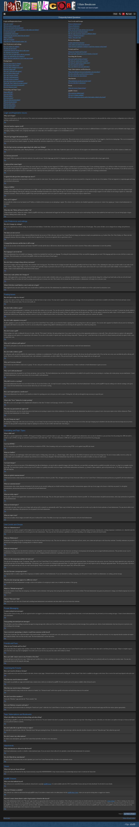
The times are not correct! (10, 48)
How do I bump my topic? (10, 87)
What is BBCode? (8, 92)
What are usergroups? (73, 28)
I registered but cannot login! (11, 33)
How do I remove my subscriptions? (77, 76)
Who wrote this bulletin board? (76, 93)
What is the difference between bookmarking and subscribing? (84, 72)
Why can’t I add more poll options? (13, 71)
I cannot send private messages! (76, 42)
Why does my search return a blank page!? (79, 63)
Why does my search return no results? (78, 61)
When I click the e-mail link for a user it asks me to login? (18, 58)
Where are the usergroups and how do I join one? (80, 30)
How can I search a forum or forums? (78, 59)
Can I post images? (8, 98)
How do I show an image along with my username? (17, 54)
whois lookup (110, 801)
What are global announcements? (12, 100)
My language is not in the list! (11, 52)
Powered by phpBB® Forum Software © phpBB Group (132, 824)
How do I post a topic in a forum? (12, 63)
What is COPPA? (8, 37)
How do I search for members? (76, 64)
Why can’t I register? (9, 39)
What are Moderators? (74, 26)
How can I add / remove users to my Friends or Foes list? (83, 54)
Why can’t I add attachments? (11, 77)
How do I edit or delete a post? (11, 65)
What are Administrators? (74, 24)
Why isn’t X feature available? (76, 95)
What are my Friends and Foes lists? (77, 52)
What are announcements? (10, 102)
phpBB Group (47, 784)
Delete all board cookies (129, 818)
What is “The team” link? (74, 37)
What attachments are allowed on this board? (79, 81)
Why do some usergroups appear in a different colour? (82, 33)
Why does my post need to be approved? (14, 85)
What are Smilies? (8, 96)
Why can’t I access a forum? (11, 75)
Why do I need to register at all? (12, 26)
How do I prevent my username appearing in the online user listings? (21, 30)
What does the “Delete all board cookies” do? (15, 41)
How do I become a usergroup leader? (78, 31)
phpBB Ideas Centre (73, 792)
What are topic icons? (9, 107)
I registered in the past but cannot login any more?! (17, 35)
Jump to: (121, 814)
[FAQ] (123, 14)
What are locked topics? (10, 106)
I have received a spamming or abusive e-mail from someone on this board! (87, 46)
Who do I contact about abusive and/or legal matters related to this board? (87, 97)
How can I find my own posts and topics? (79, 66)
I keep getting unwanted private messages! (79, 44)
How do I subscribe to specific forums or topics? (80, 74)
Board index (7, 818)
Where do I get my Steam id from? (77, 88)
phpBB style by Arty (126, 824)
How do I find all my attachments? (77, 83)
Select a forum (130, 814)
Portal (115, 14)
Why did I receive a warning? (11, 79)
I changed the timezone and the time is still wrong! (16, 50)
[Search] (119, 14)
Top (5, 122)
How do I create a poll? (10, 69)
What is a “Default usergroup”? (76, 35)
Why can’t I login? (8, 24)
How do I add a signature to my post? (13, 67)
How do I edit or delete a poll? (11, 73)
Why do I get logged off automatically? (14, 28)
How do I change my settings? (11, 46)
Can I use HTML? (8, 94)
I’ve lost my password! (10, 31)
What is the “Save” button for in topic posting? (15, 83)
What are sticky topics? (9, 104)
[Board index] (4, 14)
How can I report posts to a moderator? (14, 81)
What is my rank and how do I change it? (14, 56)
